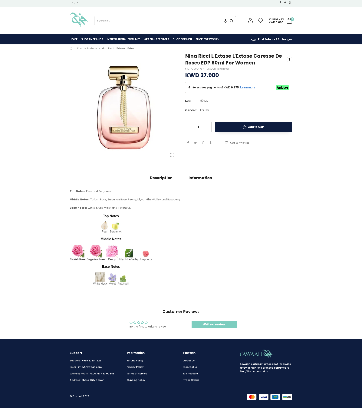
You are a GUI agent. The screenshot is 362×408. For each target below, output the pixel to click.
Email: (73, 367)
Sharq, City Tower (93, 380)
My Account (190, 373)
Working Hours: (79, 373)
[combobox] (161, 20)
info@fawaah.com (90, 367)
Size (188, 101)
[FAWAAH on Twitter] (285, 3)
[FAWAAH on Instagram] (290, 3)
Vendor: (212, 68)
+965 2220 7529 (91, 360)
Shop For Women (207, 39)
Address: (75, 380)
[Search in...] (231, 20)
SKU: (188, 68)
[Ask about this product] (289, 59)
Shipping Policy (136, 380)
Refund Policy (135, 360)
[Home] (71, 49)
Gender (190, 110)
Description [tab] (161, 177)
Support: (75, 360)
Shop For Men (182, 39)
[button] (225, 20)
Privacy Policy (135, 367)
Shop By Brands (92, 39)
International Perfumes (123, 39)
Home (73, 39)
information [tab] (200, 177)
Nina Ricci (223, 68)
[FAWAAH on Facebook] (281, 3)
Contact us (190, 367)
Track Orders (191, 380)
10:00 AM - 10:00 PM (101, 373)
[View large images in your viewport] (172, 155)
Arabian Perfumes (156, 39)
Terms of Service (137, 373)
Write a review (214, 324)
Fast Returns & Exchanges (275, 39)
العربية (75, 2)
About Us (189, 360)
